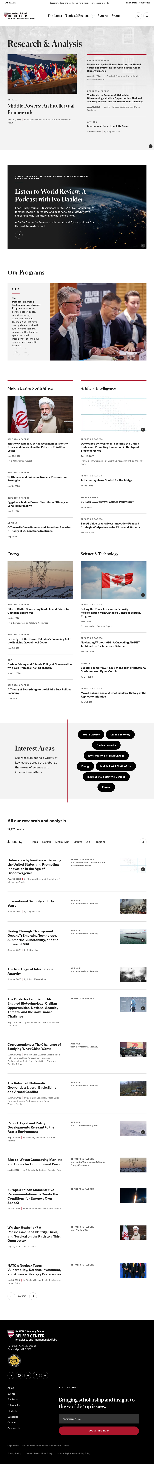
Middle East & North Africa (115, 766)
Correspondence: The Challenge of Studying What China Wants (34, 1046)
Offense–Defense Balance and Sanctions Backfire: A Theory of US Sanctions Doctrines (39, 529)
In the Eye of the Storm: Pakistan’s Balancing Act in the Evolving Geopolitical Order (40, 640)
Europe (106, 787)
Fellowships (14, 1405)
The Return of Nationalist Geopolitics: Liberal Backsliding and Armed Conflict (32, 1087)
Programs (131, 3)
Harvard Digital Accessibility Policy (74, 1453)
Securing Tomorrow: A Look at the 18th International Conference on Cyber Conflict (113, 669)
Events (11, 1393)
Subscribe (144, 3)
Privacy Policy (14, 1453)
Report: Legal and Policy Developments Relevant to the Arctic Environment (31, 1127)
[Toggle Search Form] (143, 841)
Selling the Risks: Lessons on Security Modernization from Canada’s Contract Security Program (111, 612)
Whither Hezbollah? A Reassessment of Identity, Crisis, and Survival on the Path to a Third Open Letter (38, 447)
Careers (12, 1422)
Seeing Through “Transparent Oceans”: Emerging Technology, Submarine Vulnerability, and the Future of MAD (33, 937)
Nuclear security (106, 745)
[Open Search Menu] (138, 15)
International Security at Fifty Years (107, 126)
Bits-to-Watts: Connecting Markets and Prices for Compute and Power (35, 1162)
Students (12, 1410)
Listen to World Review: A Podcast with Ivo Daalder (50, 195)
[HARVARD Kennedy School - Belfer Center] (19, 15)
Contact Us (14, 1428)
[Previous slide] (16, 352)
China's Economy (120, 734)
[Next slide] (25, 352)
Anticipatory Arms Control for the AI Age (106, 480)
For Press (13, 1399)
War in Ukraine (91, 734)
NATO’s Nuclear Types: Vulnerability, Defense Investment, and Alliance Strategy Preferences (34, 1269)
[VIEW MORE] (19, 235)
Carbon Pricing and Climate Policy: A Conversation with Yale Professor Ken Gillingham (40, 665)
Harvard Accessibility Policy (39, 1453)
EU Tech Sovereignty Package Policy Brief (107, 502)
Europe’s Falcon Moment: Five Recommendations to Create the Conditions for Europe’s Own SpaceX (33, 1196)
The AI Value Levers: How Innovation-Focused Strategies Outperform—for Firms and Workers (110, 525)
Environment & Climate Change (106, 755)
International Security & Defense (106, 776)
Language (10, 3)
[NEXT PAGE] (33, 1296)
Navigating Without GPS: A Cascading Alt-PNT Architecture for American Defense (110, 644)
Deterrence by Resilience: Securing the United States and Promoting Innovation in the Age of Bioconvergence (114, 67)
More (146, 15)
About (11, 1387)
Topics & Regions (79, 15)
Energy (85, 766)
